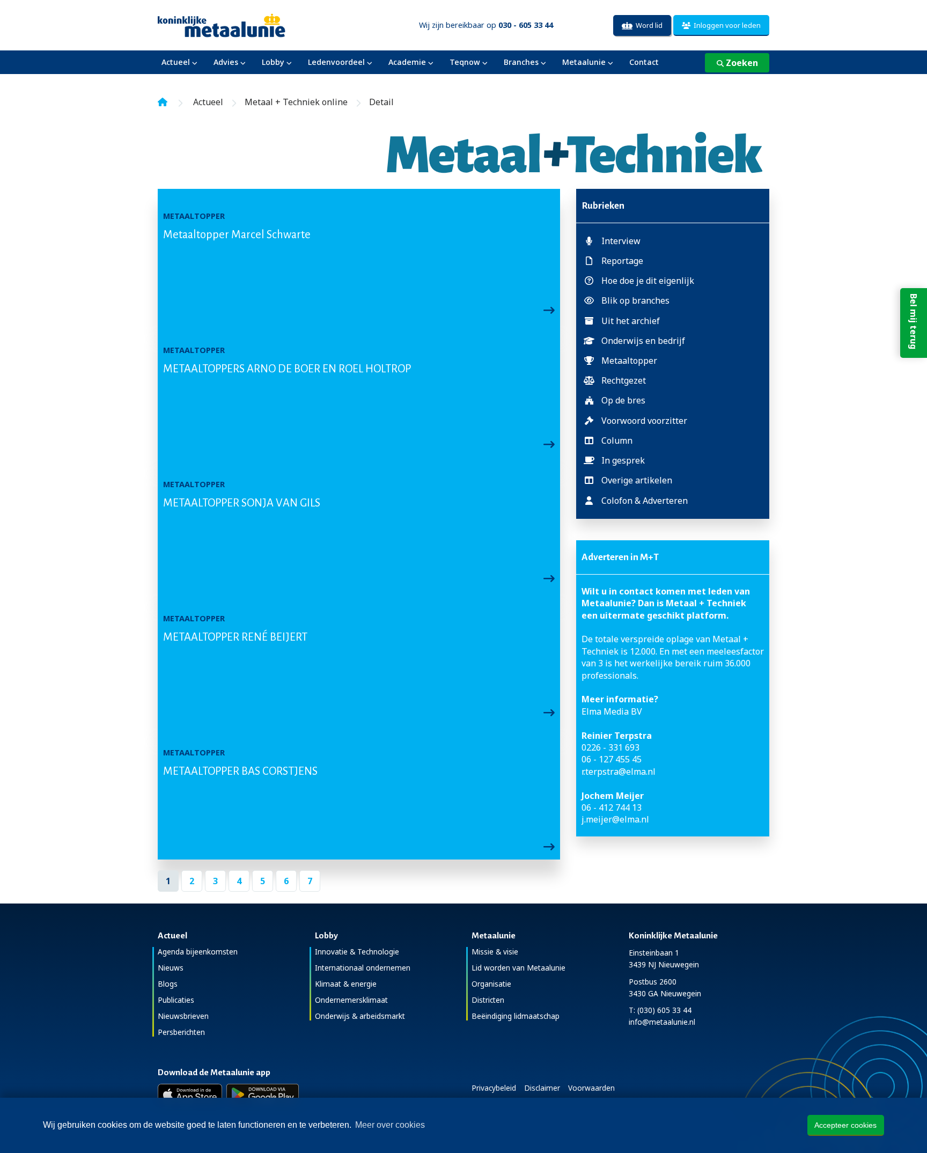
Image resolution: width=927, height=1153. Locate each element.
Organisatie (491, 984)
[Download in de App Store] (190, 1094)
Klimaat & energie (346, 984)
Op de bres (623, 400)
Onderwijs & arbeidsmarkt (360, 1016)
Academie (407, 62)
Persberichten (181, 1032)
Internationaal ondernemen (362, 968)
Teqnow (465, 62)
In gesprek (623, 460)
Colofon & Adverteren (644, 500)
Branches (521, 62)
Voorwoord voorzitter (644, 421)
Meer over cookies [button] (390, 1124)
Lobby (273, 62)
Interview (621, 241)
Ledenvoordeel (336, 62)
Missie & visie (495, 951)
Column (616, 440)
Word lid (647, 25)
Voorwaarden (591, 1088)
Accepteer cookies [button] (845, 1125)
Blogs (168, 984)
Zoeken (741, 63)
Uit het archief (630, 321)
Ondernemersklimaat (351, 1000)
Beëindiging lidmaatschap (516, 1016)
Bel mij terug (913, 321)
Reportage (622, 261)
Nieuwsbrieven (183, 1016)
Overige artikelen (636, 480)
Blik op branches (635, 300)
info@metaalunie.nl (662, 1022)
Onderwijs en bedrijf (643, 341)
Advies (226, 62)
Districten (488, 1000)
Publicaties (176, 1000)
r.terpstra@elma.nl (619, 771)
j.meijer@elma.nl (615, 819)
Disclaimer (542, 1088)
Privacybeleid (494, 1088)
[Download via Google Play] (262, 1094)
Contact (644, 62)
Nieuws (170, 968)
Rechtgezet (623, 380)
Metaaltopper (629, 360)
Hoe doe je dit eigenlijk (647, 281)
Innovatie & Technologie (357, 951)
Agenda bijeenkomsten (198, 951)
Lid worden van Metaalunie (518, 968)
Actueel (175, 62)
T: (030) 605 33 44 (660, 1010)
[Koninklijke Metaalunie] (252, 24)
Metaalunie (584, 62)
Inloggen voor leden (725, 25)
